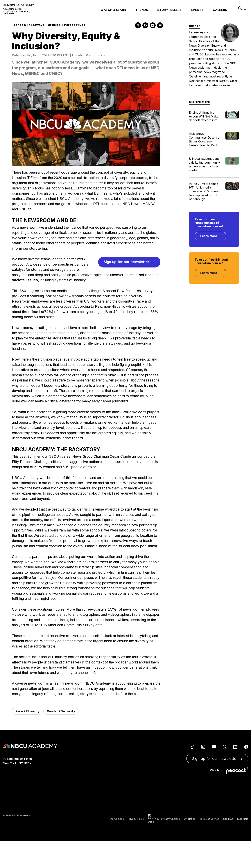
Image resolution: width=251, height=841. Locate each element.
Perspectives (74, 25)
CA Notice (190, 818)
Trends (141, 10)
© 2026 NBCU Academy (17, 815)
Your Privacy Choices (167, 818)
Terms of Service (209, 818)
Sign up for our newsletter (215, 758)
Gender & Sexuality (61, 711)
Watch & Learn (113, 10)
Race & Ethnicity (27, 711)
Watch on (217, 770)
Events (197, 10)
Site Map (228, 818)
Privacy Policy (136, 818)
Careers (220, 10)
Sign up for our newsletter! (127, 262)
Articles (54, 25)
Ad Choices (117, 818)
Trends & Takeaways (28, 25)
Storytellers (169, 10)
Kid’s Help (242, 818)
